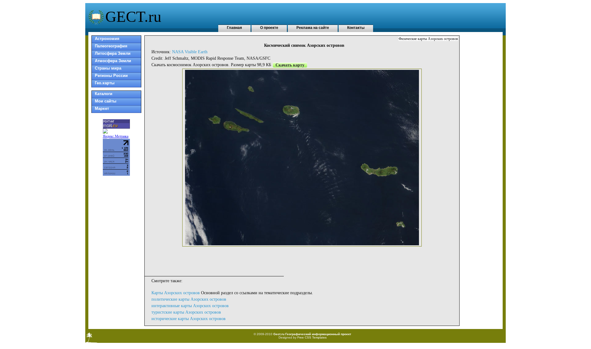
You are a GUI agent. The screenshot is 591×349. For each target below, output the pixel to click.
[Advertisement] (302, 260)
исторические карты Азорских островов (188, 318)
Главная (234, 28)
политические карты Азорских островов (188, 299)
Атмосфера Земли (113, 60)
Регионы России (111, 75)
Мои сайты (105, 101)
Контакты (355, 28)
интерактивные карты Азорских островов (190, 305)
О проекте (269, 28)
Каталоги (103, 93)
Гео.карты (105, 83)
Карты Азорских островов (175, 293)
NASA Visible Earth (189, 52)
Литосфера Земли (113, 53)
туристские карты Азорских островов (186, 312)
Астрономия (107, 38)
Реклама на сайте (312, 28)
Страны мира (108, 68)
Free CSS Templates (312, 337)
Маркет (102, 108)
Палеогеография (111, 46)
